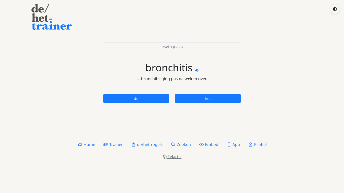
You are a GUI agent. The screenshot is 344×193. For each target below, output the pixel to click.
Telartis (174, 156)
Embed (211, 144)
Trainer (115, 144)
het (208, 98)
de (136, 98)
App (235, 144)
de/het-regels (149, 144)
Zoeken (183, 144)
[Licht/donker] (335, 9)
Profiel (260, 144)
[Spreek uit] (197, 70)
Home (89, 144)
